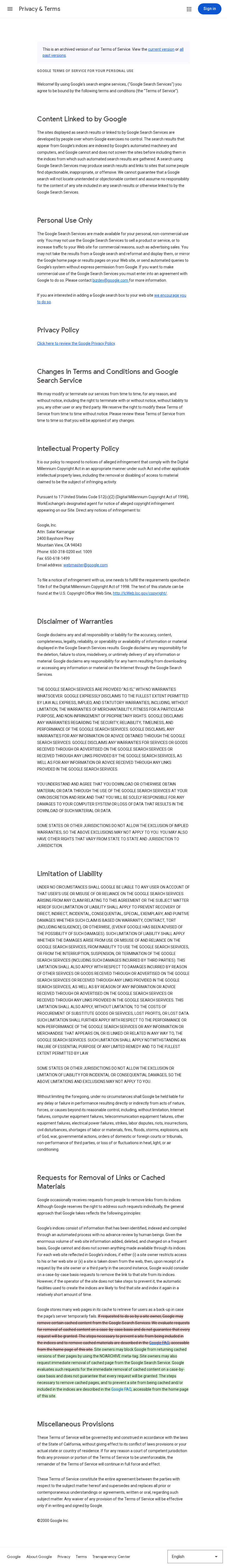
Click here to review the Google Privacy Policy (76, 343)
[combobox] (195, 1556)
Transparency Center (111, 1556)
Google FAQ (159, 1343)
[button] (10, 9)
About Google (39, 1556)
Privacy (64, 1556)
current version (161, 49)
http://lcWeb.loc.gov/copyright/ (140, 593)
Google (14, 1556)
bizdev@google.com (110, 280)
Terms (81, 1556)
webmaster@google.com (85, 565)
